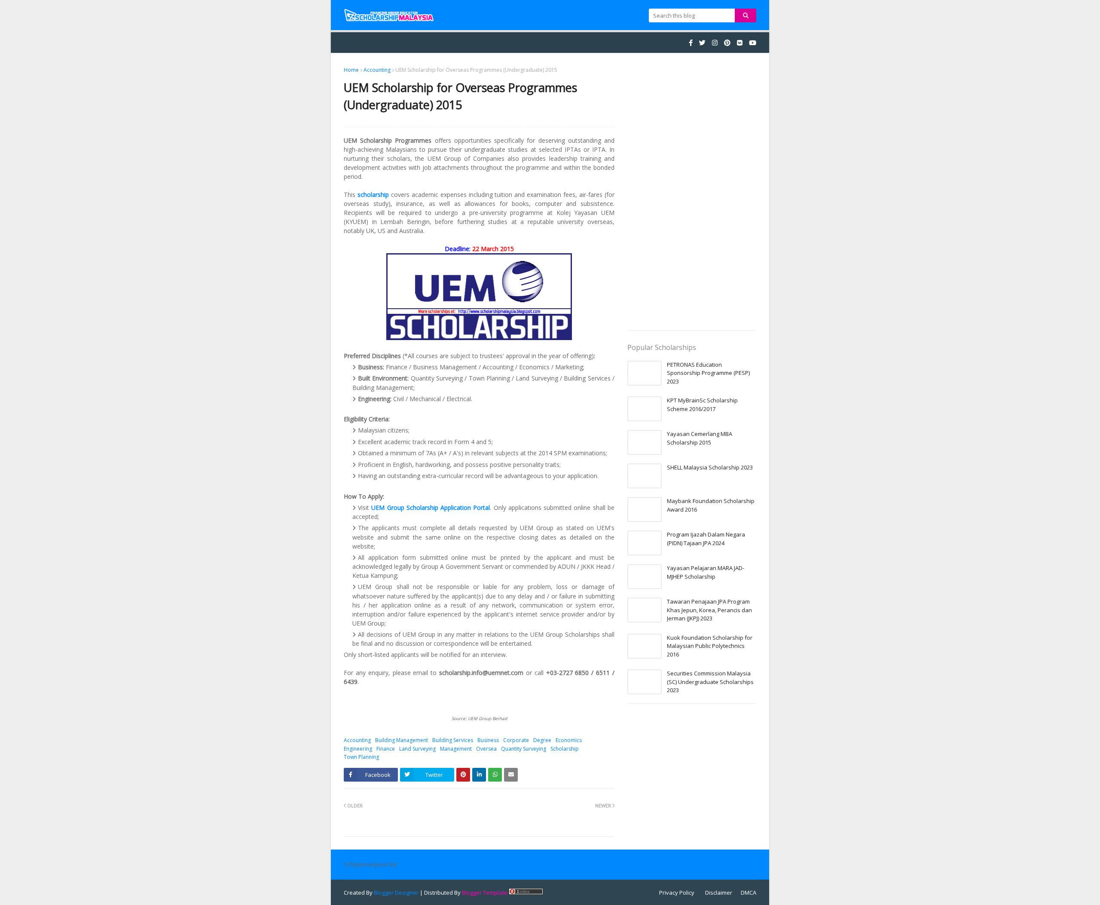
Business (488, 740)
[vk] (740, 42)
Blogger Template (484, 892)
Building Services (452, 740)
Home (351, 70)
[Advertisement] (691, 195)
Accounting (377, 70)
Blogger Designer (396, 892)
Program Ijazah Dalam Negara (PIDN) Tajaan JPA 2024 (706, 539)
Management (456, 748)
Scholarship (564, 748)
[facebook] (691, 42)
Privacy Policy (676, 892)
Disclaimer (718, 892)
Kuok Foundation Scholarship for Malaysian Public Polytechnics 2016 (709, 646)
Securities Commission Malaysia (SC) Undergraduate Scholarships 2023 (710, 681)
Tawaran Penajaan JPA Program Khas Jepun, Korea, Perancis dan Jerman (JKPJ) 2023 (709, 610)
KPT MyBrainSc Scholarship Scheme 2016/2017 (702, 404)
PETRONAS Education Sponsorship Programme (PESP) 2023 (708, 373)
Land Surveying (417, 748)
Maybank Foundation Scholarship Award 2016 (711, 505)
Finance (385, 748)
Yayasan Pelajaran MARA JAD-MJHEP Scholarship (705, 572)
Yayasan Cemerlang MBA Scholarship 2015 (699, 438)
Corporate (516, 740)
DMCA (748, 892)
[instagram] (715, 42)
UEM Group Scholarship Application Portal (430, 507)
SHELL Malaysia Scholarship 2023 (710, 467)
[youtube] (751, 42)
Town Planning (361, 757)
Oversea (486, 748)
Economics (569, 740)
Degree (542, 740)
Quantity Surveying (523, 748)
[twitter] (702, 42)
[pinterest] (727, 42)
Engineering (358, 748)
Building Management (401, 740)
